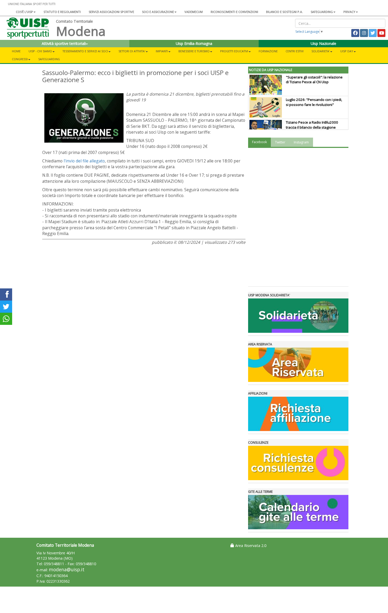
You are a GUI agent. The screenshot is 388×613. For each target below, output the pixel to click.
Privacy (349, 12)
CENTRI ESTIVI (295, 51)
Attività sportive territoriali (64, 43)
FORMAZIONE (268, 51)
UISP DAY (346, 51)
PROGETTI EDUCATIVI (234, 51)
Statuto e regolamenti (62, 12)
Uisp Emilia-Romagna (194, 43)
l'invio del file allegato (84, 161)
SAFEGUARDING (322, 12)
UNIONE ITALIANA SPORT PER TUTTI (31, 4)
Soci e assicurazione (158, 12)
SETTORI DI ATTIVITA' (132, 51)
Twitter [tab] (280, 142)
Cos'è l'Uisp (24, 12)
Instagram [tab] (301, 142)
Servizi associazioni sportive (111, 12)
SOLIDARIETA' (320, 51)
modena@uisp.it (66, 570)
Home (16, 51)
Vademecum (193, 12)
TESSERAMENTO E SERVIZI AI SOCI (85, 51)
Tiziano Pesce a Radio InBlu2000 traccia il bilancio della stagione (312, 125)
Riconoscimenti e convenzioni (234, 12)
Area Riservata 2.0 (250, 545)
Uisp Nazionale (323, 43)
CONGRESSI (20, 59)
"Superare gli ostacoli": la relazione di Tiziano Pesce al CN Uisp (314, 80)
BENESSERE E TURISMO (194, 51)
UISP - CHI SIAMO (40, 51)
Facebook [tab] (259, 142)
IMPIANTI (162, 51)
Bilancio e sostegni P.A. (284, 12)
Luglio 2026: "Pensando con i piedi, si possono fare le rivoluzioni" (314, 102)
